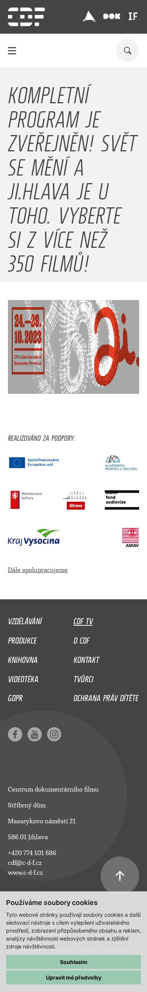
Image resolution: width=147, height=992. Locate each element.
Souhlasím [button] (73, 962)
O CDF (81, 639)
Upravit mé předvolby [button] (73, 977)
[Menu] (12, 50)
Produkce (22, 639)
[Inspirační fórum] (133, 16)
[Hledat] (127, 50)
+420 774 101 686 (32, 853)
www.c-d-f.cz (25, 872)
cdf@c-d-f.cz (25, 862)
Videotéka (23, 677)
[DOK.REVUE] (111, 16)
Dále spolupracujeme (38, 570)
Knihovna (23, 658)
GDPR (15, 696)
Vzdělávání (25, 619)
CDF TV (83, 619)
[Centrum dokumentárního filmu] (26, 17)
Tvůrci (83, 677)
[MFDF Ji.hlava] (89, 16)
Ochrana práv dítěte (106, 696)
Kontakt (86, 658)
